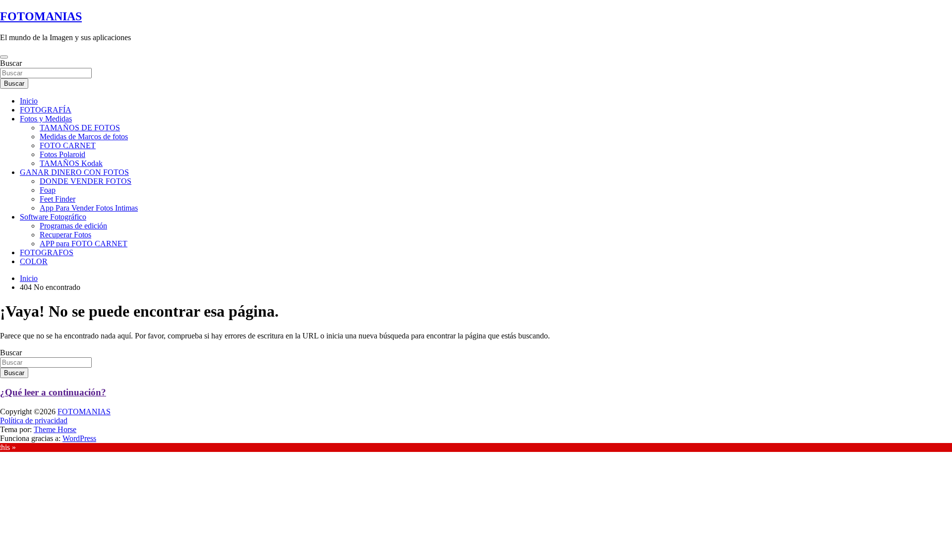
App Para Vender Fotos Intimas (89, 208)
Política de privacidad (33, 420)
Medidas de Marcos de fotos (84, 136)
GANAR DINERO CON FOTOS (74, 172)
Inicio (29, 101)
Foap (48, 190)
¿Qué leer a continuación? (53, 392)
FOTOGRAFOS (46, 252)
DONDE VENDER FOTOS (85, 181)
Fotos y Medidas (46, 118)
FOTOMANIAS (41, 16)
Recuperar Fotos (65, 234)
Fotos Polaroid (62, 154)
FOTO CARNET (68, 145)
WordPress (79, 438)
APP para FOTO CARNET (83, 243)
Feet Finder (57, 199)
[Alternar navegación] (4, 57)
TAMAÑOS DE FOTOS (80, 127)
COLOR (34, 261)
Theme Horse (55, 429)
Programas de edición (73, 226)
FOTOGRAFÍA (45, 110)
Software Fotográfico (53, 217)
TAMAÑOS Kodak (71, 163)
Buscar (11, 63)
